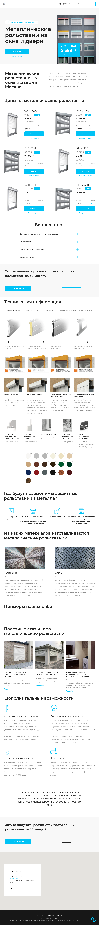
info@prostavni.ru (16, 878)
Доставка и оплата (54, 916)
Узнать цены (17, 56)
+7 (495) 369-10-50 (16, 876)
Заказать (17, 51)
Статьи (40, 916)
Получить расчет (34, 175)
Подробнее (8, 689)
